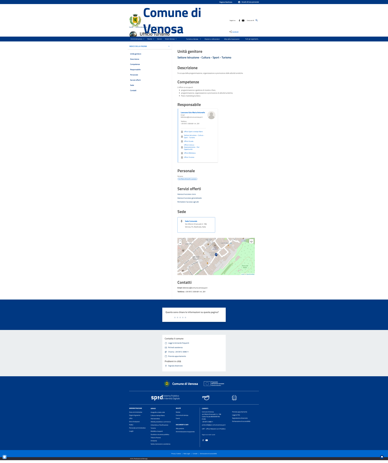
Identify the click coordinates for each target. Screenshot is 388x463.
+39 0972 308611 (207, 422)
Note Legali (186, 453)
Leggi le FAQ (236, 415)
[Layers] (251, 241)
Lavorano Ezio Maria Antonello (193, 112)
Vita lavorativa (155, 418)
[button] (248, 2)
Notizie (178, 412)
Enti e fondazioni (134, 421)
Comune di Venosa (172, 20)
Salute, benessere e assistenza (160, 444)
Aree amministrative (135, 412)
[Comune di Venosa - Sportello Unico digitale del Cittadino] (135, 20)
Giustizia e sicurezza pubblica (160, 434)
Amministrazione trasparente (185, 431)
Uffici (130, 418)
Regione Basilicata (225, 2)
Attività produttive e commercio (161, 422)
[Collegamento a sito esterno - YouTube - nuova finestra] (243, 20)
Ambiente (154, 441)
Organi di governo (134, 415)
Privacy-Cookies (176, 453)
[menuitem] (191, 39)
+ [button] (180, 240)
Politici (131, 425)
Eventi (178, 418)
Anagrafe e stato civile (158, 412)
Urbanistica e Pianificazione (159, 425)
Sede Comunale (191, 221)
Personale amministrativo (137, 428)
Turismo (153, 428)
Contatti (205, 408)
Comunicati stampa (182, 415)
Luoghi (131, 431)
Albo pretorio (180, 428)
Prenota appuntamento (239, 412)
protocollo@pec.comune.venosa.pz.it (213, 425)
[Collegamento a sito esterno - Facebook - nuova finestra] (239, 20)
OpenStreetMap (250, 274)
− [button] (180, 243)
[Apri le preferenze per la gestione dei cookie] (5, 457)
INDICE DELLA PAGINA (138, 46)
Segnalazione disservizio (240, 418)
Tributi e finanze (156, 437)
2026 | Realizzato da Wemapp (138, 459)
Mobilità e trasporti (157, 431)
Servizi (153, 408)
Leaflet (243, 274)
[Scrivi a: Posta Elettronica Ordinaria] (216, 426)
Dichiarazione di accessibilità (241, 421)
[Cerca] (256, 20)
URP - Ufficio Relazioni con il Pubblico (214, 429)
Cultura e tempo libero (158, 415)
